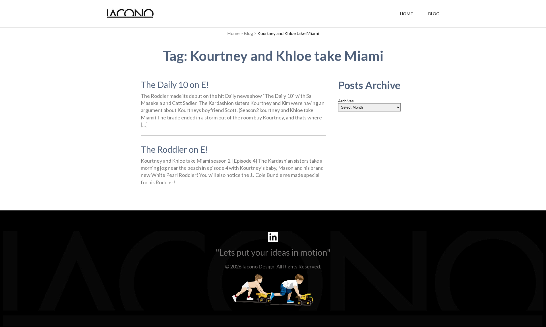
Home (406, 13)
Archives (346, 100)
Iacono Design (258, 266)
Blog (433, 13)
